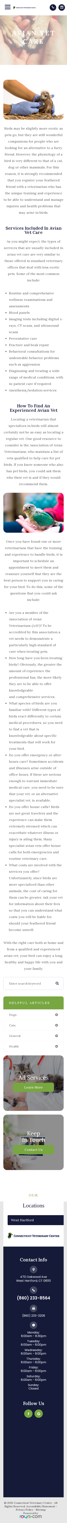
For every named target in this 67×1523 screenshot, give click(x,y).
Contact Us (34, 1149)
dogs (13, 1015)
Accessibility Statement (40, 1506)
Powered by (30, 1513)
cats (12, 1025)
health (14, 1046)
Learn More (33, 1087)
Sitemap (41, 1509)
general (14, 1036)
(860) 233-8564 (33, 1298)
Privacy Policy (24, 1509)
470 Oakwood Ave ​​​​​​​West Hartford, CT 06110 (33, 1279)
